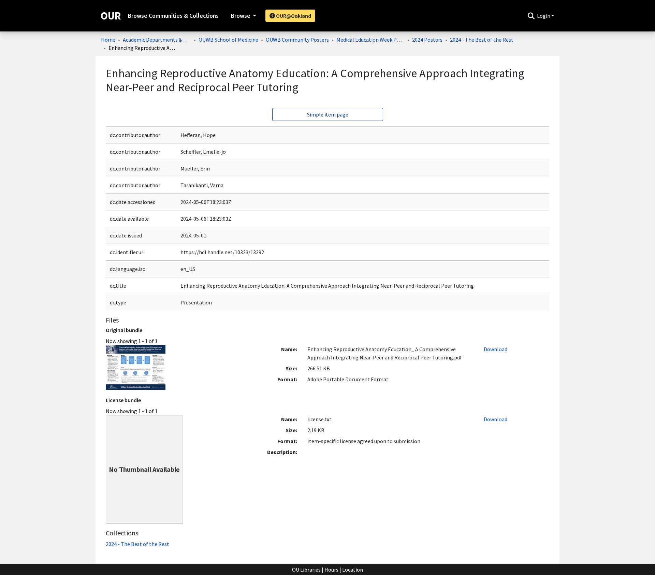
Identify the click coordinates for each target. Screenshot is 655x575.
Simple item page (327, 114)
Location (352, 569)
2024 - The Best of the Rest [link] (481, 39)
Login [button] (544, 15)
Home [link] (108, 39)
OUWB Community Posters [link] (297, 39)
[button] (531, 16)
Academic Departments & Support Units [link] (157, 39)
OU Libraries (306, 569)
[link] (137, 543)
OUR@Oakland (293, 15)
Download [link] (495, 349)
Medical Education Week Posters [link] (370, 39)
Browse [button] (240, 15)
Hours (331, 569)
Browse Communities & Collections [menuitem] (173, 15)
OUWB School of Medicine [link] (228, 39)
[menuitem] (242, 16)
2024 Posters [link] (427, 39)
